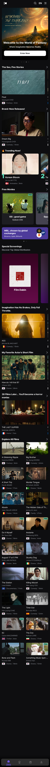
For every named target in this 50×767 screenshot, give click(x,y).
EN (40, 3)
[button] (23, 241)
